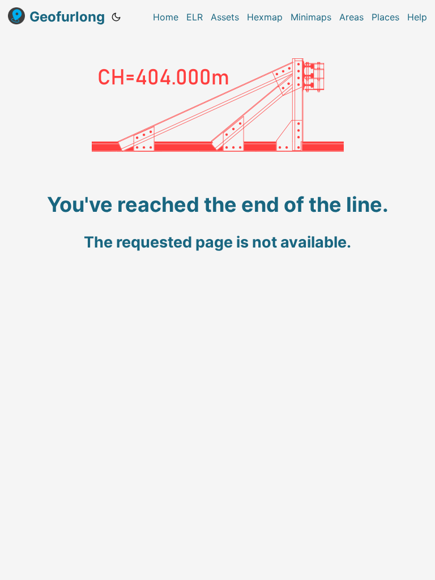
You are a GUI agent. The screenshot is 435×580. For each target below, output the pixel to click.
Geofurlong (67, 16)
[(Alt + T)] (116, 17)
